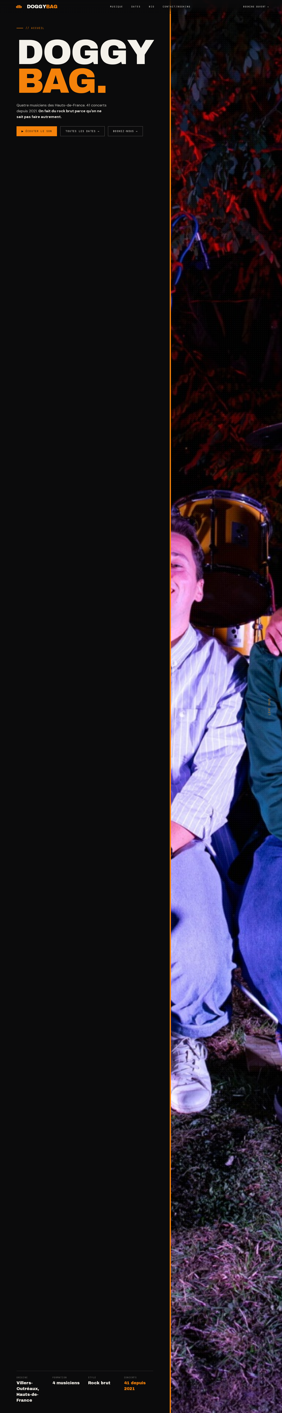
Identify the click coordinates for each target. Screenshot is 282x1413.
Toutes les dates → (82, 131)
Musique (116, 6)
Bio (151, 6)
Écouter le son (36, 131)
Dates (136, 6)
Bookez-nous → (125, 131)
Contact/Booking (177, 6)
